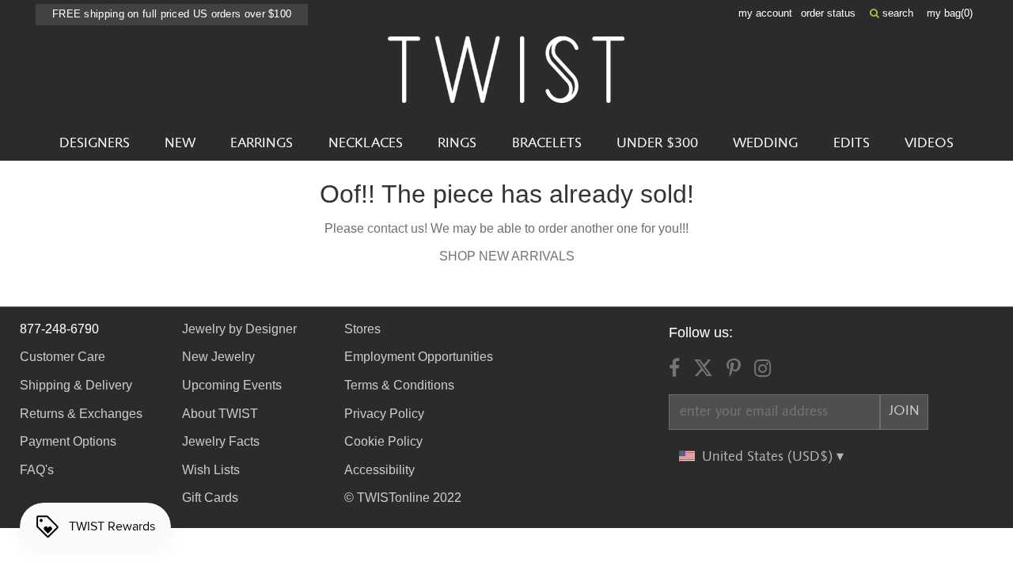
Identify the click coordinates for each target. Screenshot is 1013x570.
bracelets (547, 143)
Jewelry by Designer (239, 329)
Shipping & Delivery (76, 385)
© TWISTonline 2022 (402, 497)
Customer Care (62, 356)
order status (828, 13)
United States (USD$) (769, 457)
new (180, 143)
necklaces (365, 143)
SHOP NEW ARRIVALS (507, 256)
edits (851, 143)
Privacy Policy (384, 413)
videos (929, 143)
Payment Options (68, 441)
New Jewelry (218, 356)
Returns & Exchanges (81, 413)
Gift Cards (210, 497)
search (896, 13)
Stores (362, 329)
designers (94, 143)
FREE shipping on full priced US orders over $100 (171, 14)
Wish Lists (211, 470)
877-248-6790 (59, 329)
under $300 (657, 143)
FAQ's (37, 470)
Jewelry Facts (221, 441)
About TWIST (220, 413)
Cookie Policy (383, 441)
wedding (765, 143)
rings (457, 143)
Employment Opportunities (418, 356)
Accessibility (379, 470)
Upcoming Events (232, 385)
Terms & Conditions (399, 385)
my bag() (950, 13)
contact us (395, 228)
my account (765, 13)
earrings (261, 143)
